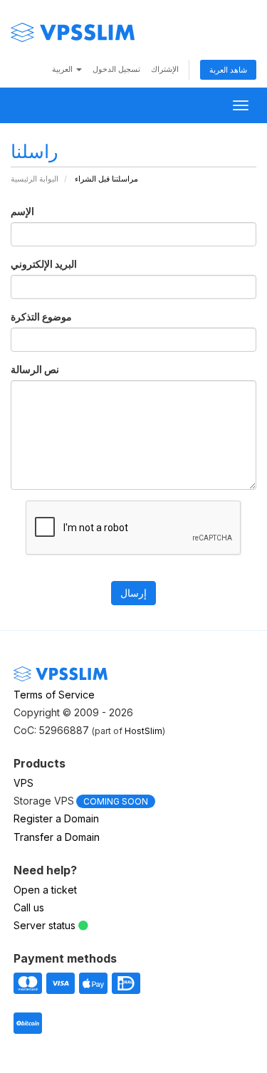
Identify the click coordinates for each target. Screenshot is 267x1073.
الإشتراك (165, 69)
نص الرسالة (35, 369)
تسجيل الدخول (116, 69)
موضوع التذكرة (41, 316)
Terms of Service (54, 695)
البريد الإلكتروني (44, 264)
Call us (29, 907)
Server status (44, 925)
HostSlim (143, 731)
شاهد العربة (228, 70)
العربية (63, 69)
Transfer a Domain (57, 837)
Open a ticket (45, 890)
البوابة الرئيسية (34, 179)
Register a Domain (56, 818)
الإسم (22, 211)
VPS (23, 783)
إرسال (133, 593)
